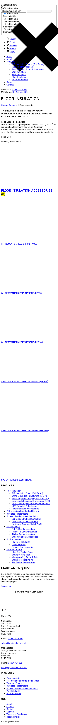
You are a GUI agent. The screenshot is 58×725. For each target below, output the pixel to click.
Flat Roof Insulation (21, 542)
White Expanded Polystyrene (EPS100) (30, 498)
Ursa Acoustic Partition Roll (25, 521)
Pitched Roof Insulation (23, 547)
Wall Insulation (19, 72)
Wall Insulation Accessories (25, 537)
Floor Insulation (19, 77)
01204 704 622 (20, 92)
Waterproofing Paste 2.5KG (24, 557)
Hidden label (12, 8)
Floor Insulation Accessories (25, 508)
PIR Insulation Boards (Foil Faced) (28, 64)
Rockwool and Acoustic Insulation (28, 69)
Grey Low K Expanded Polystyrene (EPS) (31, 501)
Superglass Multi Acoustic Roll (26, 519)
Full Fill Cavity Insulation (23, 529)
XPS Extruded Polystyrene (24, 506)
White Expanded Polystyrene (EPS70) (29, 496)
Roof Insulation (19, 74)
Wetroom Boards (20, 79)
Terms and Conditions (16, 714)
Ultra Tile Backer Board (22, 552)
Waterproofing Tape (21, 554)
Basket (9, 709)
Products (10, 61)
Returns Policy (13, 717)
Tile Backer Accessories (23, 562)
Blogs (9, 82)
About (9, 59)
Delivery (10, 711)
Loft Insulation (18, 544)
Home (9, 56)
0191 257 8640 (19, 89)
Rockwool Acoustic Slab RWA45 (27, 524)
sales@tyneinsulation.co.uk (14, 643)
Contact (10, 84)
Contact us (6, 586)
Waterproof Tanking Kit (22, 560)
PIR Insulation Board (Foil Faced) (27, 493)
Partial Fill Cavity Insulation (24, 531)
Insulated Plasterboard (22, 67)
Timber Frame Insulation (23, 534)
